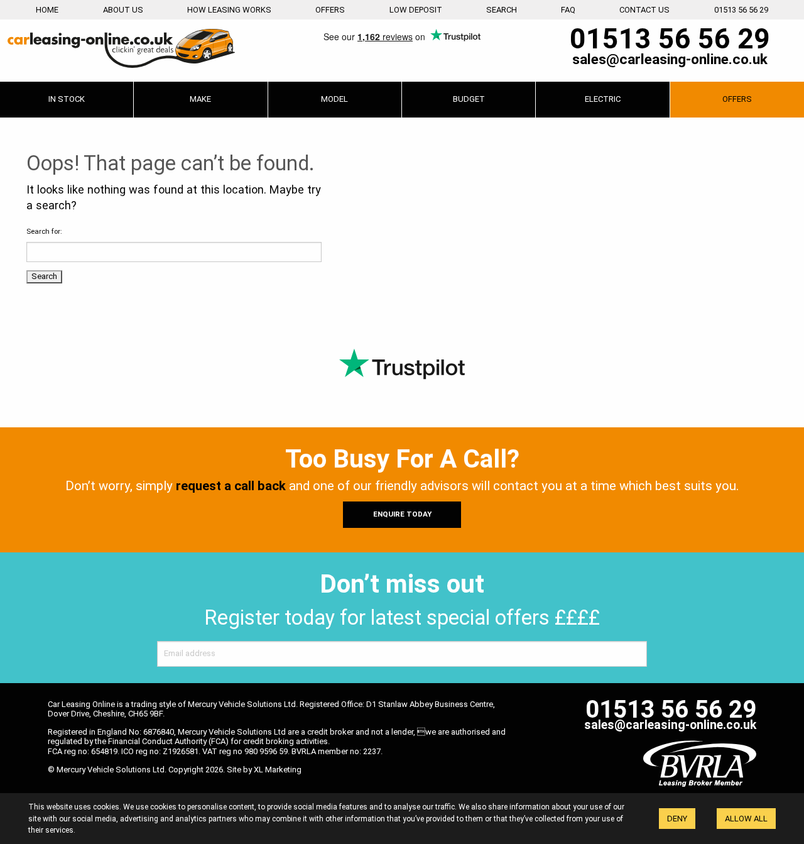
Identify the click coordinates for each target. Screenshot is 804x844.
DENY (677, 818)
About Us (123, 9)
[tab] (200, 100)
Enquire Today (402, 514)
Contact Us (644, 9)
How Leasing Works (229, 9)
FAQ (568, 9)
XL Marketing (278, 769)
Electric (603, 99)
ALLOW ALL (746, 818)
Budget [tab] (469, 99)
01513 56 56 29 (741, 9)
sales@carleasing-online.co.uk (670, 60)
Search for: (44, 231)
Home (47, 9)
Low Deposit (415, 9)
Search (501, 9)
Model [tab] (334, 99)
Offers (330, 9)
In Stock (66, 99)
